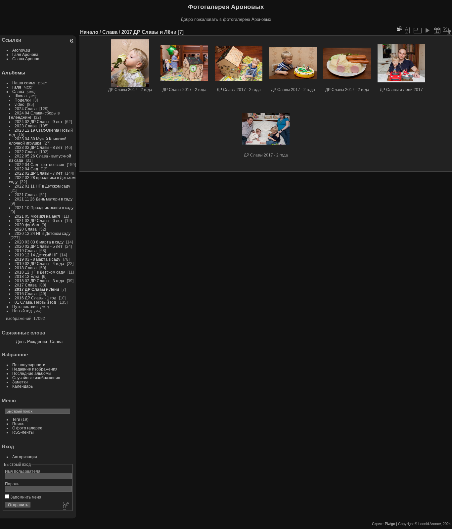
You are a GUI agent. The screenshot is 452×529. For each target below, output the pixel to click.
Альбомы (13, 72)
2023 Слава (26, 126)
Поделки (23, 100)
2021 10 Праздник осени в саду (44, 207)
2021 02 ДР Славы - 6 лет (39, 220)
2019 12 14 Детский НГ (36, 255)
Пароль (12, 484)
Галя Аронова (25, 54)
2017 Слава (26, 285)
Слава (18, 91)
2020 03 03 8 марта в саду (39, 242)
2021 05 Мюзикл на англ (37, 216)
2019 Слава (26, 250)
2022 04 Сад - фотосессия (39, 164)
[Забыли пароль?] (65, 506)
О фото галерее (27, 428)
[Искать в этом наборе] (399, 28)
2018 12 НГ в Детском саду (40, 272)
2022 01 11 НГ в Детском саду (42, 186)
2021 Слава (26, 195)
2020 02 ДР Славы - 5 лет (39, 246)
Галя (16, 87)
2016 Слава (26, 293)
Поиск (17, 423)
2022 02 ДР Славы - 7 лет (39, 173)
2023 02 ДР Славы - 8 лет (39, 147)
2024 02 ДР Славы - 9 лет (39, 121)
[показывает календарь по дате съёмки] (447, 30)
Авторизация (24, 457)
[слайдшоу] (427, 30)
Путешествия (25, 306)
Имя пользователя (22, 471)
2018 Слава (26, 268)
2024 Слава (26, 109)
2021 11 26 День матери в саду (43, 199)
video (19, 104)
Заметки (20, 382)
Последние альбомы (31, 373)
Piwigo (390, 524)
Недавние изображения (35, 369)
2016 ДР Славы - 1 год (35, 298)
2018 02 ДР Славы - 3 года (39, 281)
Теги (16, 419)
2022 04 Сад (26, 169)
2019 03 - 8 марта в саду (37, 259)
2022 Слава (26, 152)
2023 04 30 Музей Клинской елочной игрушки (38, 141)
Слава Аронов (25, 59)
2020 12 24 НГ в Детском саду (42, 233)
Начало (89, 32)
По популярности (28, 365)
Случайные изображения (36, 377)
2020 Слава (26, 229)
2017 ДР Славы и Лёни (37, 289)
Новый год (22, 311)
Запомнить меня (25, 497)
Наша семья (23, 83)
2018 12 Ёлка (27, 276)
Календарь (22, 386)
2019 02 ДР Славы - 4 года (39, 263)
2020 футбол (27, 225)
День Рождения (31, 341)
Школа (21, 96)
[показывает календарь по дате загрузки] (437, 30)
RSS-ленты (23, 432)
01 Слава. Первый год (35, 302)
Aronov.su (21, 50)
